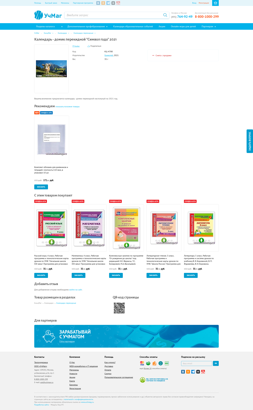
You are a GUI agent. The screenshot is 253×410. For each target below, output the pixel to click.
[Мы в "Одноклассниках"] (103, 3)
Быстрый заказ (51, 3)
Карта (72, 381)
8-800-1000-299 (207, 16)
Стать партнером (67, 341)
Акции (72, 377)
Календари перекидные (66, 303)
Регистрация (204, 3)
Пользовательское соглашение (118, 377)
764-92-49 (182, 16)
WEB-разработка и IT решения (83, 366)
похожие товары (67, 106)
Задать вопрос (249, 141)
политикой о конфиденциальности (78, 399)
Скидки (107, 373)
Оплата (107, 370)
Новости (73, 373)
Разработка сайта (41, 405)
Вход (194, 3)
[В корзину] (215, 3)
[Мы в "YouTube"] (118, 3)
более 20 (148, 368)
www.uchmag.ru (87, 402)
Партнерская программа (83, 3)
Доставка (108, 366)
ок (216, 363)
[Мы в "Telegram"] (108, 3)
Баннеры (73, 384)
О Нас (72, 362)
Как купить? (109, 362)
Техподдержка (41, 362)
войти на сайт (75, 289)
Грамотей (108, 55)
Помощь (37, 3)
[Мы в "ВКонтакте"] (98, 3)
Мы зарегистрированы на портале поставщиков (154, 380)
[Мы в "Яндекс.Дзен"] (113, 3)
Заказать (41, 187)
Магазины (65, 3)
